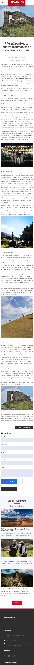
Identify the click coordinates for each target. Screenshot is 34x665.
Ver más (17, 602)
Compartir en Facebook (24, 427)
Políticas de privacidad (10, 662)
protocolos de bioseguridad (20, 78)
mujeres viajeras (24, 90)
